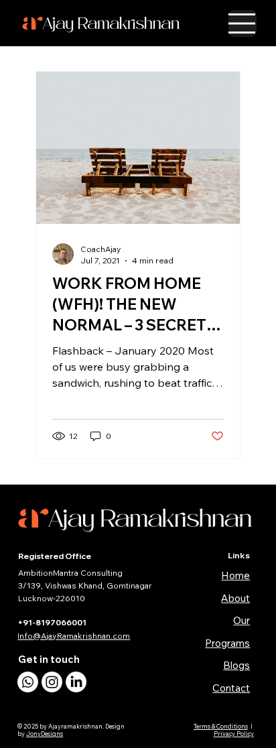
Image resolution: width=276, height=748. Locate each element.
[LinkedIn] (76, 682)
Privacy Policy (234, 733)
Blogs (236, 665)
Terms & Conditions (221, 726)
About (235, 598)
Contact (231, 688)
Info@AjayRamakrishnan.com (73, 636)
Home (235, 575)
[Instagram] (52, 682)
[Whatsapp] (27, 682)
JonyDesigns (44, 733)
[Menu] (242, 23)
